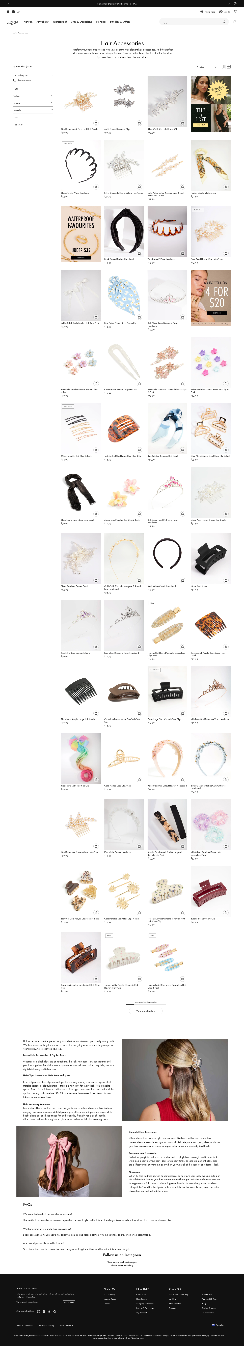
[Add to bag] (96, 123)
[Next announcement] (228, 4)
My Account (141, 1312)
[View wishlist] (235, 11)
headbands (107, 57)
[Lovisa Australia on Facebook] (8, 11)
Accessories (22, 32)
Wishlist (172, 1299)
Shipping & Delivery (144, 1303)
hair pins (131, 57)
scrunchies (120, 57)
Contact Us (141, 1294)
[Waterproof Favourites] (81, 232)
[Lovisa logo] (13, 22)
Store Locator (175, 1303)
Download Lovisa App (178, 1294)
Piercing (172, 1308)
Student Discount (209, 1308)
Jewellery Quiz (208, 1312)
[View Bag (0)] (233, 21)
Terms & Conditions (24, 1325)
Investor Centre (110, 1299)
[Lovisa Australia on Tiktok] (18, 11)
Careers (107, 1303)
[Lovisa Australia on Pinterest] (54, 1311)
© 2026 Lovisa (66, 1325)
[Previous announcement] (10, 4)
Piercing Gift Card (209, 1299)
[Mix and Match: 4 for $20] (211, 296)
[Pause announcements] (234, 3)
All (14, 32)
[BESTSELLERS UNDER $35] (211, 102)
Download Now (134, 3)
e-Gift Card (207, 1294)
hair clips (161, 53)
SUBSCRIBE (69, 1302)
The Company (109, 1294)
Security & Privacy (46, 1325)
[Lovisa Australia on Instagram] (13, 11)
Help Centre (141, 1299)
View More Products (145, 1010)
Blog (204, 1303)
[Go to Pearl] (224, 21)
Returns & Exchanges (145, 1308)
